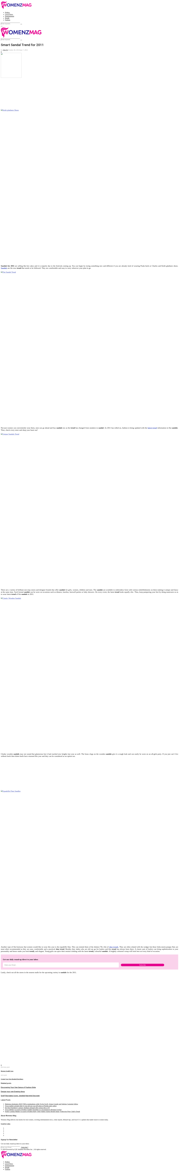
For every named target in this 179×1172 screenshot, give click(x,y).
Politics (7, 12)
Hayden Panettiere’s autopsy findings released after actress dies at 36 (27, 1108)
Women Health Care (7, 1071)
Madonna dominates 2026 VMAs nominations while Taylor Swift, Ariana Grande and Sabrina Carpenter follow (41, 1104)
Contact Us (8, 1130)
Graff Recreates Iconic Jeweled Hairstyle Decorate (20, 1096)
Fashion (7, 20)
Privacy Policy (10, 1132)
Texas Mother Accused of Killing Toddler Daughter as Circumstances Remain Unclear (33, 1110)
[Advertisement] (63, 92)
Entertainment (9, 16)
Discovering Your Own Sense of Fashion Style (18, 1087)
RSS (6, 1135)
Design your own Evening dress (13, 1092)
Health (7, 18)
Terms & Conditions (11, 1134)
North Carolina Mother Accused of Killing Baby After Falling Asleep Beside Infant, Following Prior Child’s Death (42, 1111)
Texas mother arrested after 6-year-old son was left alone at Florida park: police (31, 1106)
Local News (9, 14)
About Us (8, 1128)
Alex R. (5, 50)
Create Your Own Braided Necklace (12, 1079)
